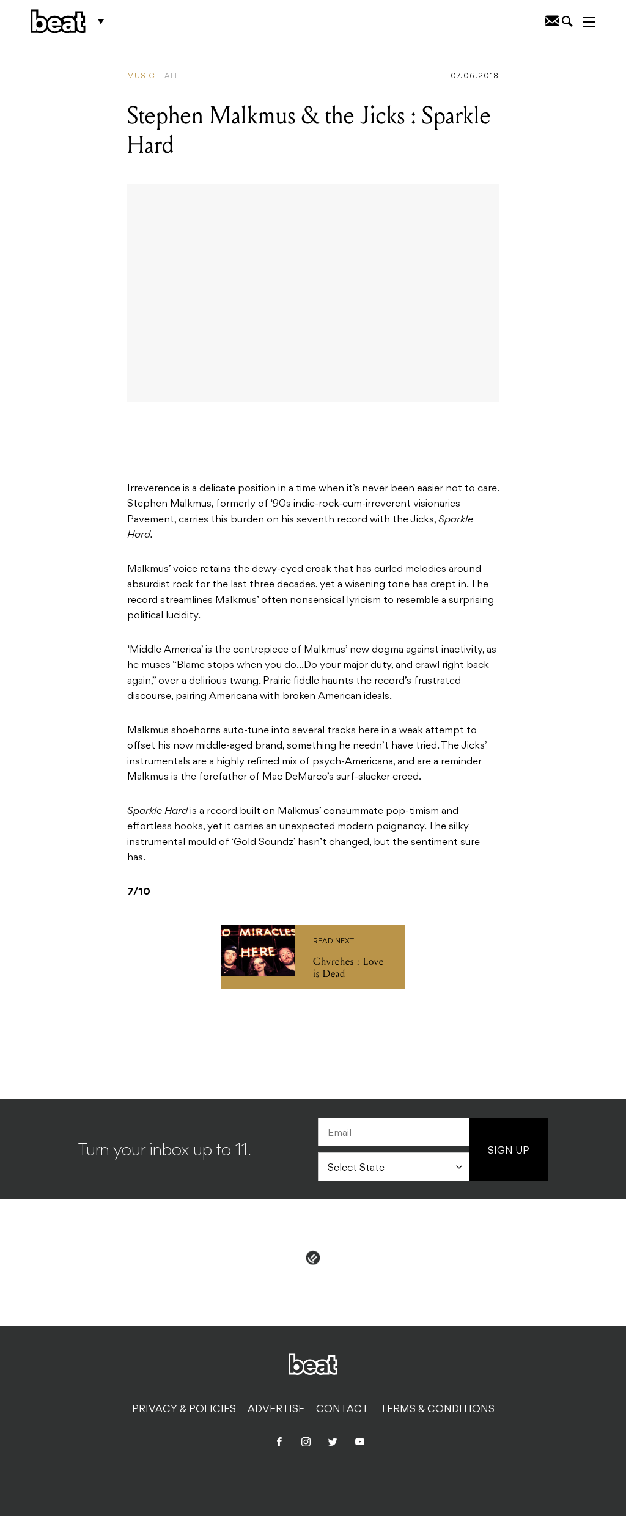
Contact (342, 1410)
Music (141, 76)
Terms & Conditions (437, 1410)
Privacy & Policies (184, 1410)
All (171, 76)
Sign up (508, 1151)
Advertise (276, 1410)
